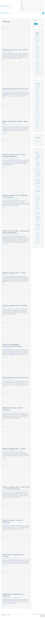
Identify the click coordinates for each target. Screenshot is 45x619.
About (22, 5)
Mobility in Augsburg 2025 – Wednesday (15, 305)
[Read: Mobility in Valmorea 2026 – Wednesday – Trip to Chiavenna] (16, 183)
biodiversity (37, 168)
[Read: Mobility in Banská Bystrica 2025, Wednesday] (16, 399)
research (39, 230)
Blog (21, 3)
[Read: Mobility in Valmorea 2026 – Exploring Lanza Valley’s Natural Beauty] (16, 221)
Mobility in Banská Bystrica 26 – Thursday (15, 50)
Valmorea (37, 237)
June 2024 (37, 117)
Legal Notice (9, 614)
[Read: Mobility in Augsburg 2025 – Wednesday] (16, 297)
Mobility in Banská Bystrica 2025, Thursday (16, 377)
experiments (38, 195)
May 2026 (37, 84)
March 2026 (38, 86)
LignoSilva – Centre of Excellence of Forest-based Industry (38, 70)
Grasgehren (37, 204)
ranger (39, 227)
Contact (3, 615)
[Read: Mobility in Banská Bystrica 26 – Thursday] (16, 37)
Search (35, 20)
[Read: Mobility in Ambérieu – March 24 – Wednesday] (16, 511)
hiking (39, 209)
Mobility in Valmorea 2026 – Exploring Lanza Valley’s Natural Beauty (16, 232)
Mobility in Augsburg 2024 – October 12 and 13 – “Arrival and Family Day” (16, 488)
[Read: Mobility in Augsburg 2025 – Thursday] (16, 260)
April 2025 (37, 100)
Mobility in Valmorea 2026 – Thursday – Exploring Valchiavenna (15, 155)
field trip (38, 201)
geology (38, 203)
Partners (22, 10)
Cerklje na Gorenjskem (38, 174)
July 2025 (37, 97)
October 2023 (38, 127)
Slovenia (37, 231)
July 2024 (37, 115)
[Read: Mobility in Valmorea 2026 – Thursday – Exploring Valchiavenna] (16, 146)
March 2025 (38, 101)
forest (36, 203)
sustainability (38, 233)
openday (37, 227)
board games (37, 169)
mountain (38, 224)
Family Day (37, 197)
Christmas (37, 178)
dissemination (38, 186)
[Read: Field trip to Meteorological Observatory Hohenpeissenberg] (16, 332)
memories (37, 222)
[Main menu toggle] (43, 13)
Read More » (5, 60)
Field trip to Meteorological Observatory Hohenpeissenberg (12, 345)
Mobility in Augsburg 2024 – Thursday (14, 448)
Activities (4, 347)
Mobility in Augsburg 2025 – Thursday (14, 273)
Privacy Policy (4, 614)
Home (22, 1)
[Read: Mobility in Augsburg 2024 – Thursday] (16, 436)
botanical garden (38, 171)
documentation (37, 187)
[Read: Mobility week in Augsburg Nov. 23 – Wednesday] (16, 581)
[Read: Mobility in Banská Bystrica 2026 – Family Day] (16, 111)
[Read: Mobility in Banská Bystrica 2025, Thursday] (16, 369)
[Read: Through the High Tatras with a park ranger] (16, 76)
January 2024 (38, 120)
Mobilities (4, 51)
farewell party (38, 198)
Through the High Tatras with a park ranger (15, 89)
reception (37, 228)
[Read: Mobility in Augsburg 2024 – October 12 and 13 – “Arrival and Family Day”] (16, 475)
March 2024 (38, 118)
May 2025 (37, 98)
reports (37, 230)
